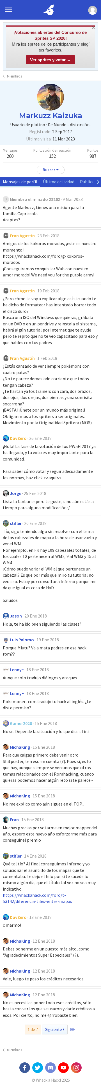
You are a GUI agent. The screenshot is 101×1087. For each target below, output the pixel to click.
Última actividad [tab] (58, 181)
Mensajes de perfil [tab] (20, 181)
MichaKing (20, 747)
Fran (14, 819)
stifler (16, 523)
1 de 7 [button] (33, 1029)
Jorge (15, 493)
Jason (16, 616)
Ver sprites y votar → (50, 59)
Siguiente (54, 1029)
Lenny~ (17, 669)
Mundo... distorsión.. (72, 124)
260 (10, 156)
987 (92, 156)
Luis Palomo (22, 639)
